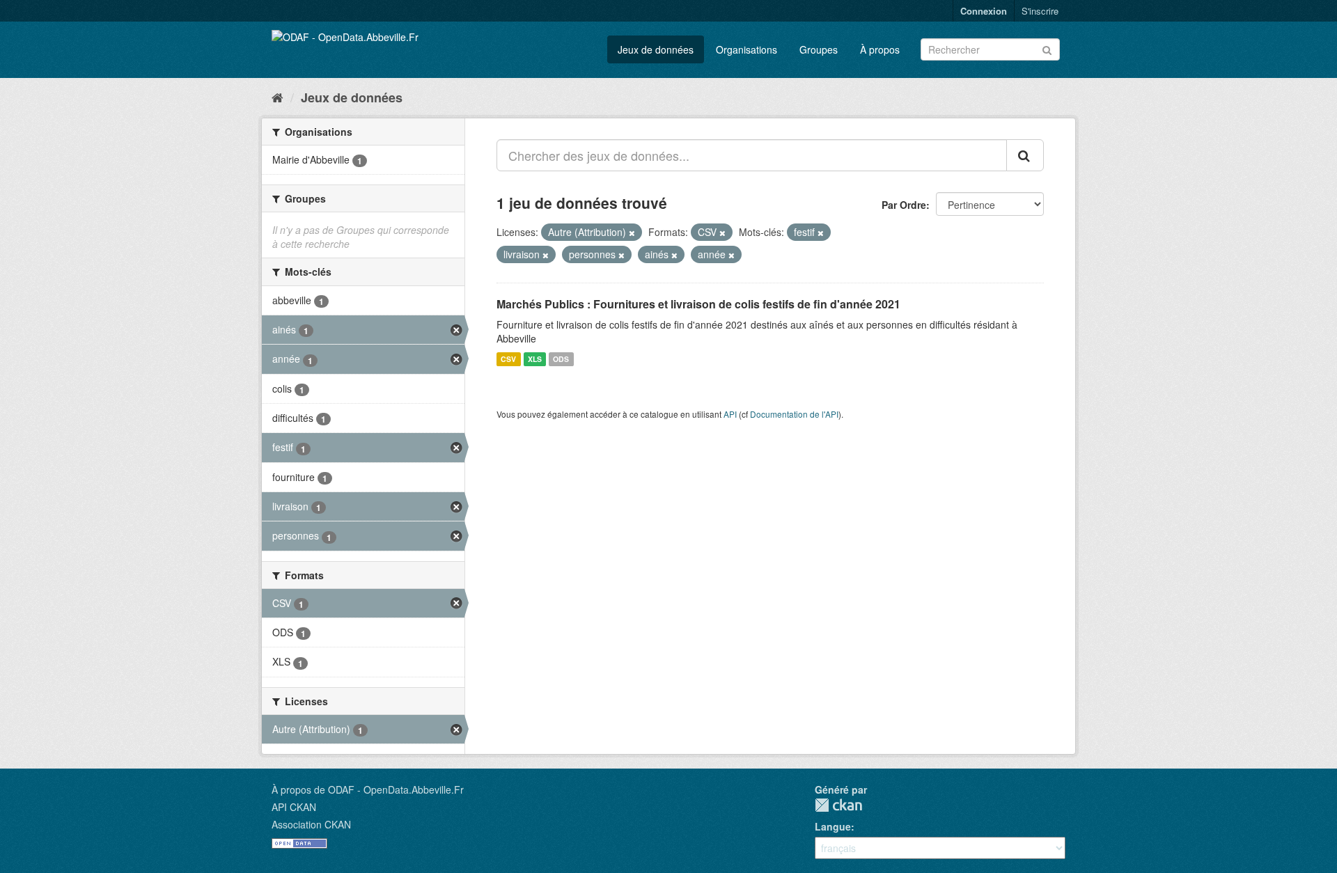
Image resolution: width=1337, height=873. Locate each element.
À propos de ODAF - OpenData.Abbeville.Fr (368, 789)
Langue (833, 826)
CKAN (838, 805)
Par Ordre (904, 205)
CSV (508, 359)
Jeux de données (656, 49)
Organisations (746, 49)
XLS (535, 359)
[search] (1025, 155)
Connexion (983, 10)
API (730, 414)
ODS (561, 359)
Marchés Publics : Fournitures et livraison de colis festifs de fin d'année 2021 (698, 304)
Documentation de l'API (794, 414)
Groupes (818, 49)
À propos (880, 49)
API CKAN (294, 807)
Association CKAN (311, 824)
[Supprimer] (632, 232)
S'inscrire (1040, 10)
